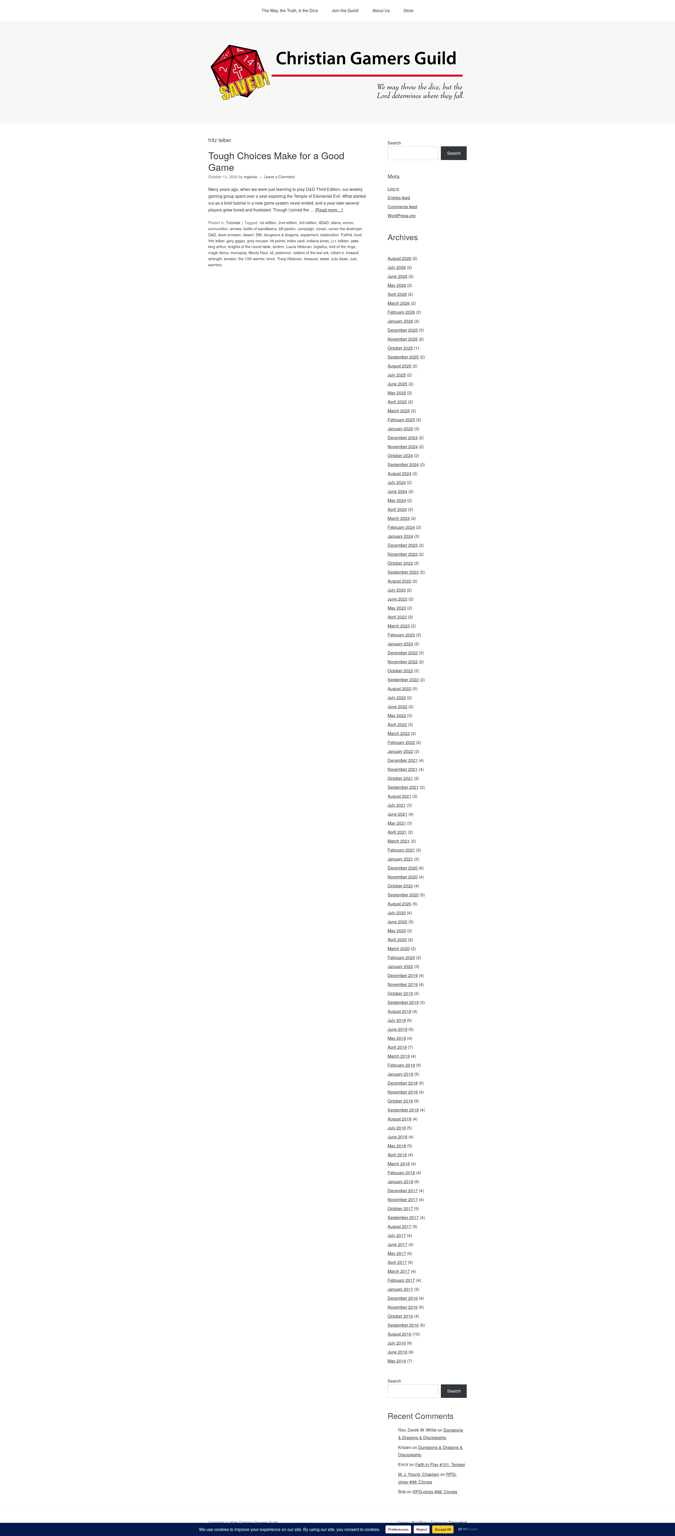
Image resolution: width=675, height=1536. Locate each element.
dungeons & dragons (281, 234)
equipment (309, 234)
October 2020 (400, 886)
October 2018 (400, 1101)
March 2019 (399, 1056)
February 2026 (401, 312)
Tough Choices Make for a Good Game (276, 160)
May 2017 (397, 1253)
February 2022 (401, 742)
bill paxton (287, 228)
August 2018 (399, 1119)
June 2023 (397, 599)
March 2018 (399, 1164)
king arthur (217, 246)
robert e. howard (344, 252)
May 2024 (397, 500)
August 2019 (399, 1011)
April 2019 (397, 1047)
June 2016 (397, 1352)
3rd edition (308, 222)
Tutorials (233, 222)
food (357, 234)
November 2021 (403, 769)
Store (408, 10)
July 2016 (397, 1343)
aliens (336, 222)
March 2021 (399, 841)
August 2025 (399, 366)
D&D (212, 234)
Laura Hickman (299, 246)
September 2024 (403, 464)
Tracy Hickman (289, 258)
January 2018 (400, 1181)
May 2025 (397, 393)
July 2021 (397, 805)
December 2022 (403, 653)
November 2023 (403, 554)
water (324, 258)
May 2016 (397, 1361)
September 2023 (403, 572)
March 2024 (399, 518)
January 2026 (400, 321)
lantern (278, 246)
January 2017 (400, 1289)
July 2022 (397, 697)
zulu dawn (339, 258)
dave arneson (229, 234)
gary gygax (235, 240)
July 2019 (397, 1020)
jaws (354, 240)
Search (394, 143)
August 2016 (399, 1334)
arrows (235, 228)
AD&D (324, 222)
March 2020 (399, 948)
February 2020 (401, 957)
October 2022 (400, 671)
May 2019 (397, 1038)
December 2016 (403, 1298)
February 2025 (401, 420)
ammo (348, 222)
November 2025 (403, 339)
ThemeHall (458, 1522)
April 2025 (397, 402)
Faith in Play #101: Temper (440, 1464)
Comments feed (402, 207)
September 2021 (403, 787)
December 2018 (403, 1083)
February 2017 (401, 1280)
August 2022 (399, 688)
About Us (381, 10)
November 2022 (403, 662)
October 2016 (400, 1316)
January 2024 (400, 536)
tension (230, 258)
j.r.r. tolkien (340, 240)
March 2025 (399, 411)
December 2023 (403, 545)
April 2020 (397, 939)
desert (248, 234)
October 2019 (400, 993)
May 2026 (397, 285)
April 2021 (397, 832)
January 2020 (400, 966)
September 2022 (403, 680)
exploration (329, 234)
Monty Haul (258, 252)
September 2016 (403, 1325)
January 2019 (400, 1074)
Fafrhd (346, 234)
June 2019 (397, 1029)
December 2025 (403, 330)
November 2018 (403, 1092)
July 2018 (397, 1128)
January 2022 (400, 751)
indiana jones (318, 240)
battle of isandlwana (260, 228)
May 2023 (397, 608)
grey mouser (257, 240)
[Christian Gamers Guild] (337, 97)
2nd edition (287, 222)
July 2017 (397, 1235)
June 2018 (397, 1137)
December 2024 (403, 437)
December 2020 (403, 868)
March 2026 (399, 303)
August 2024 (399, 473)
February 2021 (401, 850)
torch (271, 258)
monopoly (238, 252)
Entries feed (399, 198)
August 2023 (399, 581)
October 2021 (400, 778)
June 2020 (397, 922)
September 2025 (403, 357)
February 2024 (401, 527)
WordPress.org (402, 215)
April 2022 (397, 724)
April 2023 (397, 617)
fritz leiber (216, 240)
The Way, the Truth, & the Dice (290, 10)
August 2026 (399, 258)
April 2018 (397, 1155)
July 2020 (397, 913)
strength (215, 258)
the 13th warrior (251, 258)
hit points (277, 240)
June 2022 (397, 706)
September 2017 (403, 1217)
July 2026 (397, 267)
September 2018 (403, 1110)
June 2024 (397, 491)
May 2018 (397, 1146)
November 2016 (403, 1307)
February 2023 (401, 635)
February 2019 (401, 1065)
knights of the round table (249, 246)
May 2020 (397, 931)
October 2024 (400, 455)
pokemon (283, 252)
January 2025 (400, 429)
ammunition (218, 228)
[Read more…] (329, 210)
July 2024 (397, 482)
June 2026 (397, 276)
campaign (306, 228)
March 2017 (399, 1271)
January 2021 (400, 859)
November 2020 (403, 877)
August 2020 (399, 904)
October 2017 (400, 1208)
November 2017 (403, 1199)
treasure (311, 258)
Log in (393, 189)
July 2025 (397, 375)
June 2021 (397, 814)
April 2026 (397, 294)
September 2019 (403, 1002)
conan (321, 228)
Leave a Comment (279, 176)
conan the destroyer (345, 228)
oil (271, 252)
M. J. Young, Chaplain (418, 1474)
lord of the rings (342, 246)
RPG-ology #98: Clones (435, 1492)
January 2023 (400, 644)
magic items (218, 252)
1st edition (267, 222)
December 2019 (403, 975)
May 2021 (397, 823)
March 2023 (399, 626)
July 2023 (397, 590)
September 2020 (403, 895)
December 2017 (403, 1190)
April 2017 (397, 1262)
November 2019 (403, 984)
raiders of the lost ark (311, 252)
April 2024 (397, 509)
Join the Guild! (345, 10)
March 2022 (399, 733)
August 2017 (399, 1226)
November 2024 (403, 446)
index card (296, 240)
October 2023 (400, 563)
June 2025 (397, 384)
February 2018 (401, 1173)
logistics (320, 246)
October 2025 (400, 348)
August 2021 (399, 796)
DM (259, 234)
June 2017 (397, 1244)
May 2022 (397, 715)
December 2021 (403, 760)
